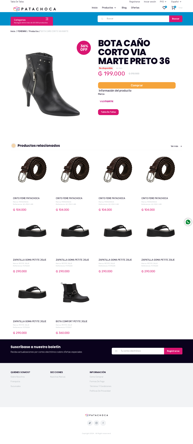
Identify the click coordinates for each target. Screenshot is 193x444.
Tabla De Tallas (17, 2)
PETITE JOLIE (24, 263)
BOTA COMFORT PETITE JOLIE (71, 321)
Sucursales (16, 386)
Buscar (175, 19)
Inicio (94, 7)
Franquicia (15, 381)
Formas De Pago (97, 381)
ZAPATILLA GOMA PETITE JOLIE (29, 259)
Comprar (137, 85)
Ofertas (135, 7)
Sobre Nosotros (18, 377)
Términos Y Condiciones (100, 386)
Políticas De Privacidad (100, 391)
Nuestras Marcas (57, 377)
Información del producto (115, 90)
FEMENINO (22, 31)
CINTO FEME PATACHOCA (26, 198)
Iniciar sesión (150, 2)
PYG (162, 2)
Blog (124, 7)
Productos (107, 7)
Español (175, 2)
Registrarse (134, 2)
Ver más (174, 146)
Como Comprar (96, 377)
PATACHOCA (23, 202)
